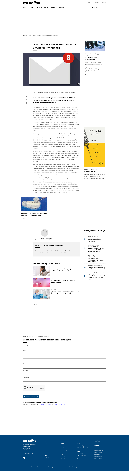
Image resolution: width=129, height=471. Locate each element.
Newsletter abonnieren (30, 396)
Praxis (46, 445)
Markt (61, 7)
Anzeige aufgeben (98, 458)
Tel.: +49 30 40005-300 (28, 453)
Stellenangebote (97, 450)
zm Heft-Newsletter (59, 404)
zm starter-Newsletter (45, 404)
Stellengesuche (97, 452)
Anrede (25, 357)
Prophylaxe (79, 443)
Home (25, 35)
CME (31, 7)
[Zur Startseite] (31, 2)
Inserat (53, 7)
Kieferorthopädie (65, 454)
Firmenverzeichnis (81, 455)
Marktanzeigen (80, 453)
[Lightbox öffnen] (78, 83)
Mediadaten (96, 2)
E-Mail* (25, 350)
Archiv (46, 7)
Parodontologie (64, 449)
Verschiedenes (97, 456)
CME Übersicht (64, 440)
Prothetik (63, 456)
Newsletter (103, 2)
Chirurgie (63, 458)
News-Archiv (48, 451)
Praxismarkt (96, 454)
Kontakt (88, 2)
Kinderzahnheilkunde (82, 440)
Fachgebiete (64, 447)
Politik (46, 443)
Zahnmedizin (48, 449)
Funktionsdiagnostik (81, 445)
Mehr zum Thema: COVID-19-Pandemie (49, 245)
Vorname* (25, 370)
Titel (24, 364)
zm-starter (96, 445)
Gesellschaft (47, 447)
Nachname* (26, 377)
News (24, 7)
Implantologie (64, 450)
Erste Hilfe (47, 457)
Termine (39, 7)
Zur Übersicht (39, 304)
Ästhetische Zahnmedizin (83, 447)
